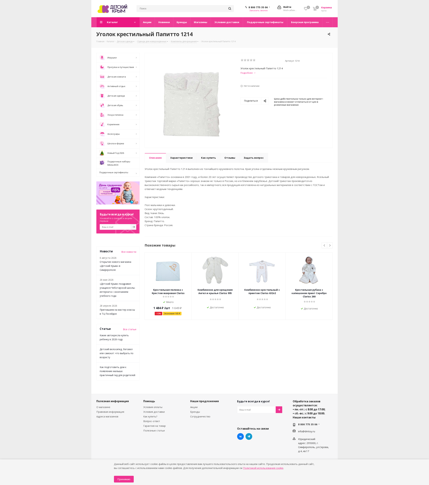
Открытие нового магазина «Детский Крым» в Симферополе (115, 265)
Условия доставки (154, 411)
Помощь (149, 401)
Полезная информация (112, 401)
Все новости (128, 251)
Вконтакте (240, 436)
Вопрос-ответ (151, 421)
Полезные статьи (154, 430)
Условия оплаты (152, 407)
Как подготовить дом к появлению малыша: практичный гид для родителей (117, 371)
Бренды (195, 411)
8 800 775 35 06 (258, 7)
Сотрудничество (200, 416)
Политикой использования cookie (263, 468)
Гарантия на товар (154, 425)
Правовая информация (110, 411)
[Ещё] (327, 22)
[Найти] (230, 8)
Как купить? (150, 416)
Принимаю (123, 479)
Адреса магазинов (107, 416)
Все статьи (129, 329)
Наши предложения (204, 401)
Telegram (249, 436)
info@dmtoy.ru (306, 431)
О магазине (103, 407)
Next (330, 246)
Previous (324, 246)
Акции (194, 407)
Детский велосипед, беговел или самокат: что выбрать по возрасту (116, 353)
